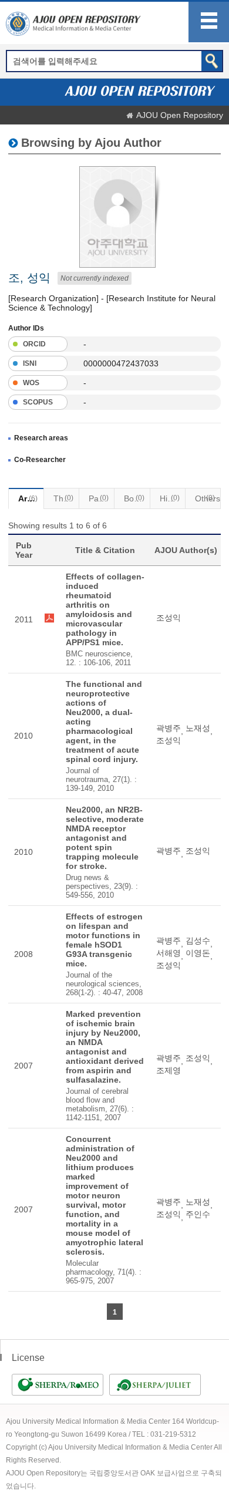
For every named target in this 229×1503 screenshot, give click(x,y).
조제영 (168, 1070)
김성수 (198, 940)
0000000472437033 (121, 363)
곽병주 (168, 728)
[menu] (208, 22)
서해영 (168, 953)
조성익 (168, 617)
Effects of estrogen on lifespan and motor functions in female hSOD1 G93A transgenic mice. (104, 940)
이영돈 (198, 953)
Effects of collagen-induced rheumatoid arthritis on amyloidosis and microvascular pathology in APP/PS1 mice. (105, 609)
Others (207, 498)
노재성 (198, 728)
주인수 (198, 1214)
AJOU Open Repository (179, 115)
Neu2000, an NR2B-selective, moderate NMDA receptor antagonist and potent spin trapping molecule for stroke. (105, 838)
